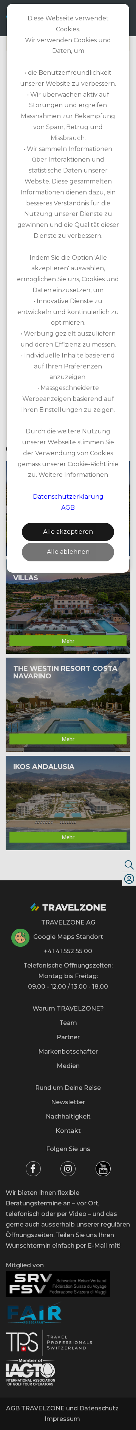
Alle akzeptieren (68, 531)
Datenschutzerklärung (68, 496)
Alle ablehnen (68, 551)
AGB (68, 507)
